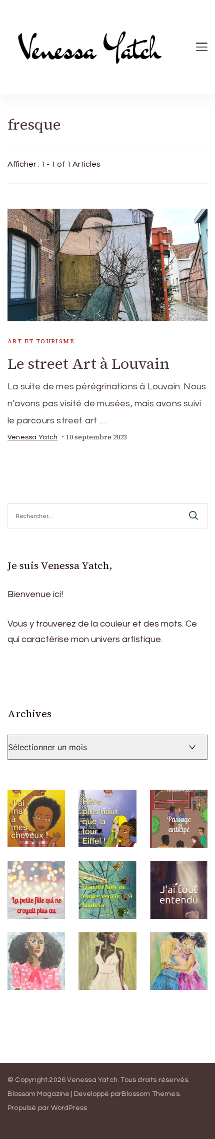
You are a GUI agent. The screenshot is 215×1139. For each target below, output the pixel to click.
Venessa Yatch (33, 437)
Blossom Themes (151, 1093)
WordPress (69, 1107)
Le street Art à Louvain (89, 363)
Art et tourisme (41, 341)
